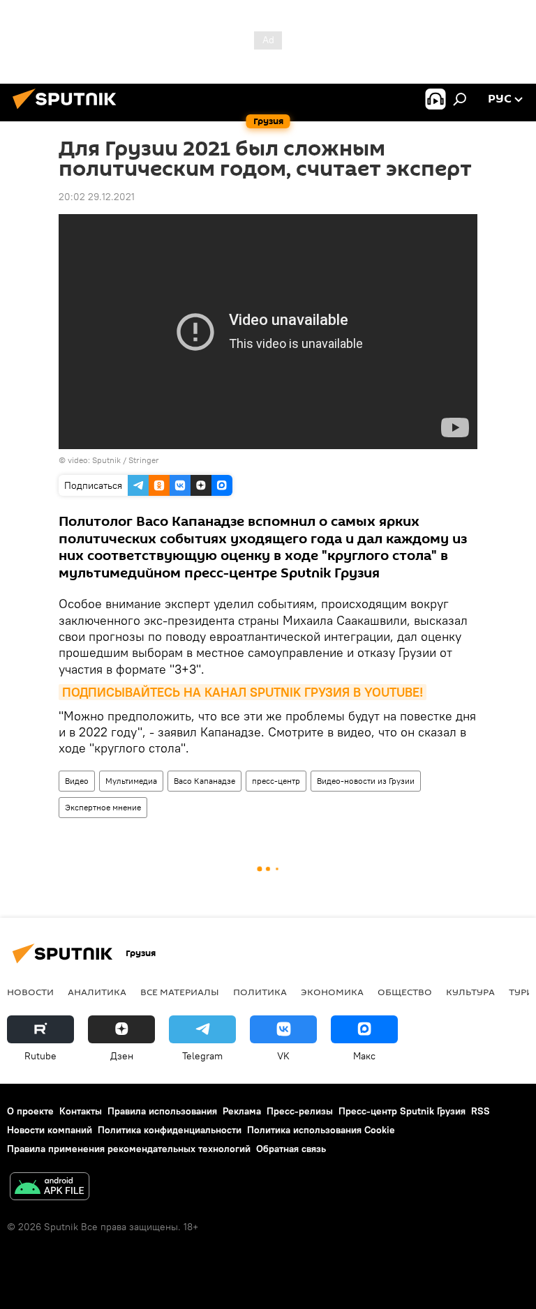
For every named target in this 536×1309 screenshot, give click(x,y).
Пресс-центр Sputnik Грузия (402, 1111)
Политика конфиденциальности (169, 1129)
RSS (480, 1111)
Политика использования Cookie (321, 1129)
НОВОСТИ (30, 991)
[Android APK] (49, 1188)
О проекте (30, 1111)
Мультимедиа (131, 780)
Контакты (80, 1111)
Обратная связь (291, 1148)
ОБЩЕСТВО (405, 991)
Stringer (143, 460)
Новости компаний (49, 1129)
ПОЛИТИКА (260, 991)
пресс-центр (276, 780)
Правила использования (162, 1111)
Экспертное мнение (103, 807)
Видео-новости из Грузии (366, 780)
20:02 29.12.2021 (97, 196)
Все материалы (179, 991)
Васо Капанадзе (204, 780)
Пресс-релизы (300, 1111)
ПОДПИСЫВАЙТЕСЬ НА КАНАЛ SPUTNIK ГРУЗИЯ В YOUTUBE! (242, 692)
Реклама (242, 1111)
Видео (77, 780)
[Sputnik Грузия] (68, 111)
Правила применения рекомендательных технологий (129, 1148)
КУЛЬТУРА (470, 991)
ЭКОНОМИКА (332, 991)
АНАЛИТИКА (97, 991)
